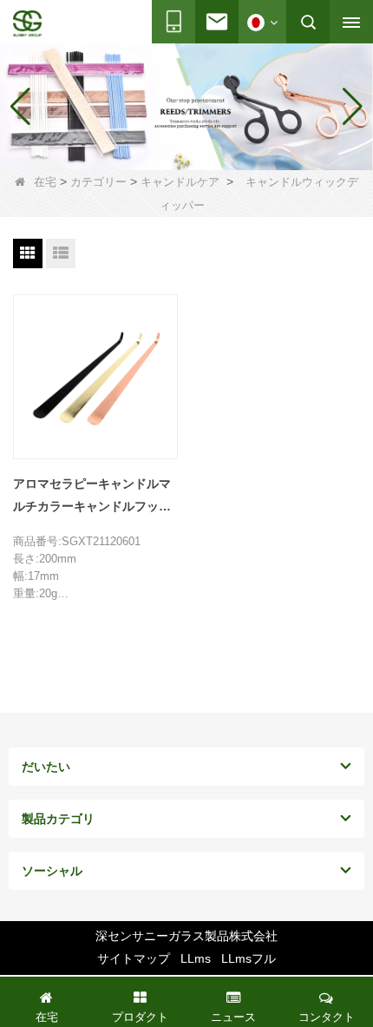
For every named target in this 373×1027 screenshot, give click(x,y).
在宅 (45, 181)
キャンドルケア (180, 181)
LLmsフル (248, 958)
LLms (195, 958)
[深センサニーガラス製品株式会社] (27, 23)
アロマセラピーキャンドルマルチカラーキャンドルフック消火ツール (92, 497)
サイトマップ (133, 958)
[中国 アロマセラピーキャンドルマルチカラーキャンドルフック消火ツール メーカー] (95, 376)
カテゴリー (98, 181)
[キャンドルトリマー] (186, 106)
